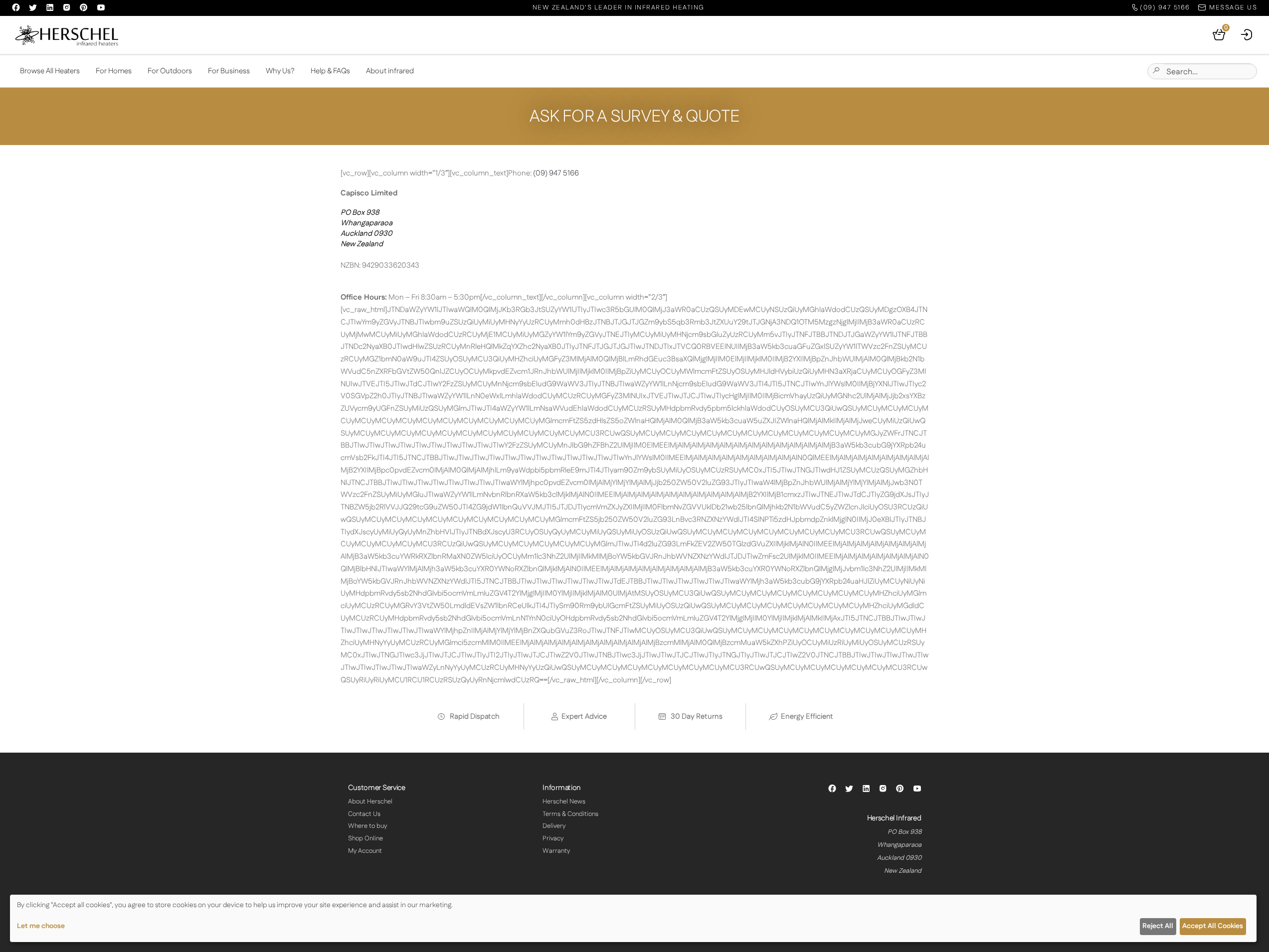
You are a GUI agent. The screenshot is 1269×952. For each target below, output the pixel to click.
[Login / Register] (1247, 35)
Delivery (554, 825)
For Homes (114, 71)
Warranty (556, 850)
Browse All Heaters (50, 71)
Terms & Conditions (570, 813)
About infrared (390, 71)
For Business (229, 71)
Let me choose (41, 926)
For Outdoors (170, 71)
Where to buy (367, 825)
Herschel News (564, 801)
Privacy (553, 838)
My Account (365, 850)
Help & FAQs (330, 71)
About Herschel (370, 801)
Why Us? (280, 71)
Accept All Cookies (1212, 926)
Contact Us (364, 813)
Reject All (1157, 926)
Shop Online (365, 838)
